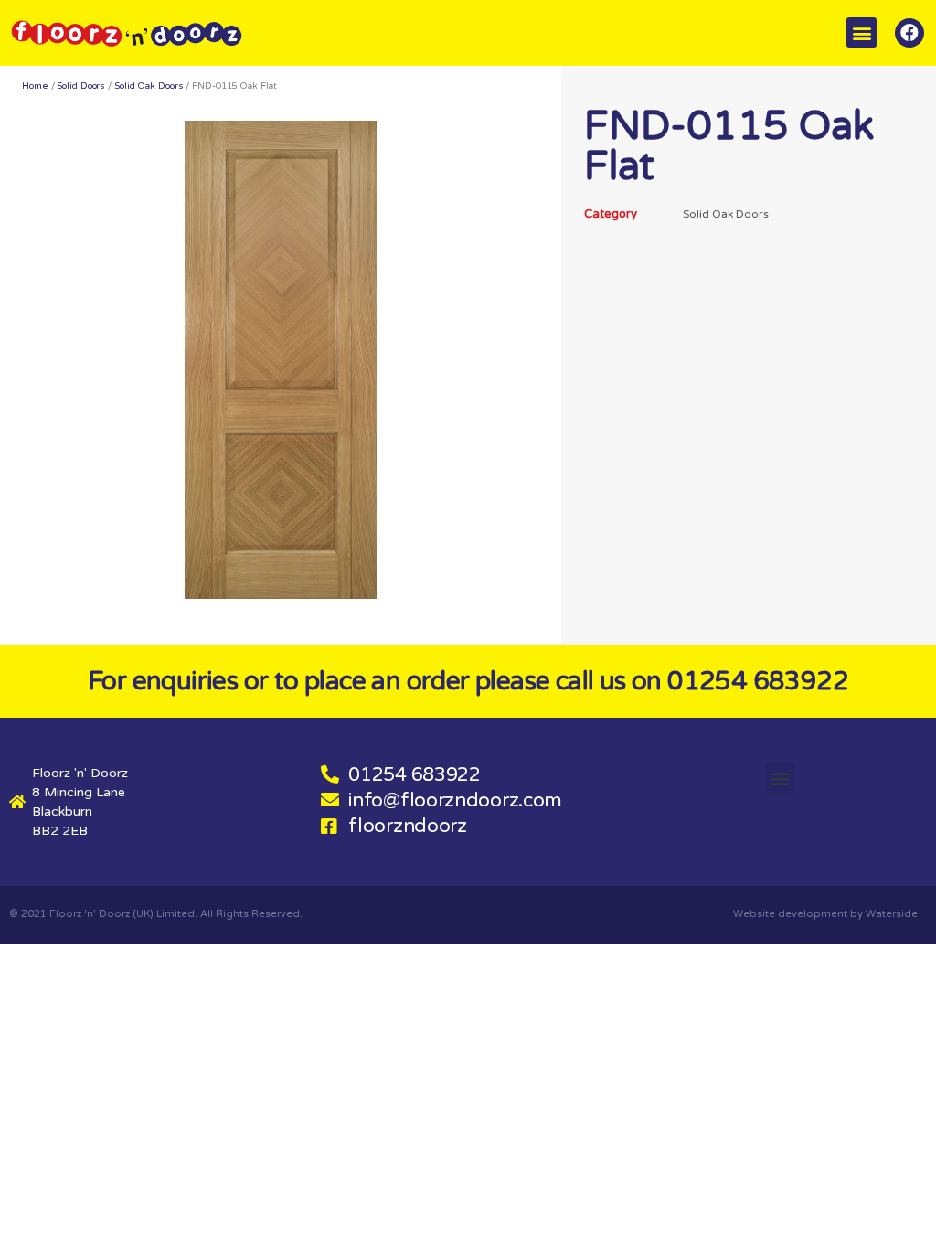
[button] (861, 32)
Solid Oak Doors (149, 85)
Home (35, 85)
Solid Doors (81, 85)
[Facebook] (909, 33)
